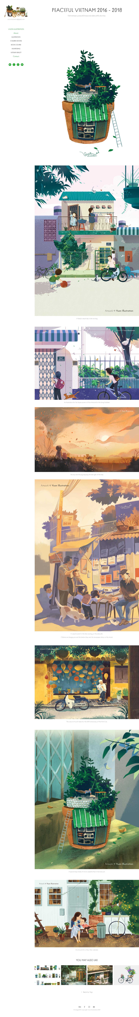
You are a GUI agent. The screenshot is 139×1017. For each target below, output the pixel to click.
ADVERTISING (16, 48)
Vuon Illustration (92, 1010)
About (16, 33)
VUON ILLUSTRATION (16, 29)
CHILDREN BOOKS (16, 41)
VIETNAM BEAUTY (16, 52)
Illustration (15, 37)
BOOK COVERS (16, 45)
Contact (16, 56)
